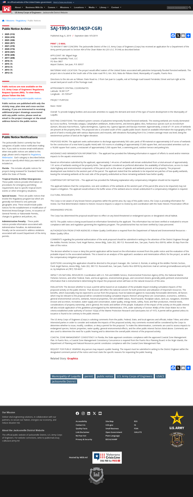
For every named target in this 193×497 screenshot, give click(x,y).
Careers (52, 7)
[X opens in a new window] (94, 413)
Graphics (72, 358)
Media (92, 7)
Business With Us (34, 7)
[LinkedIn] (88, 413)
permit (88, 376)
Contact (115, 7)
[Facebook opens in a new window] (77, 413)
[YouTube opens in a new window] (100, 413)
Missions (65, 7)
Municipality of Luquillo (66, 376)
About (18, 7)
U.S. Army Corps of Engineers (134, 376)
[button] (64, 2)
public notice (105, 376)
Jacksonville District (64, 381)
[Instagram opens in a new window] (83, 413)
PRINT (53, 43)
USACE (160, 376)
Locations (79, 7)
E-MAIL (62, 43)
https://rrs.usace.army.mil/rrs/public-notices (21, 98)
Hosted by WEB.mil (78, 457)
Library (103, 7)
